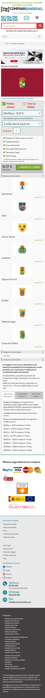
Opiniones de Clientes (10, 527)
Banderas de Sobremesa (12, 629)
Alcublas (5, 300)
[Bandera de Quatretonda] (22, 185)
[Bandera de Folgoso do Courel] (22, 270)
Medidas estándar (11, 105)
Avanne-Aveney (8, 236)
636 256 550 (9, 20)
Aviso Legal (7, 545)
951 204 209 (9, 17)
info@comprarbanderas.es (20, 602)
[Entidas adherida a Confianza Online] (22, 488)
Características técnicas (22, 395)
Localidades (13, 43)
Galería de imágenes (10, 552)
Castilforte (6, 258)
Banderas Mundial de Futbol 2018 (15, 668)
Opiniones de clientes (36, 395)
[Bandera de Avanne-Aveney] (22, 228)
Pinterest (8, 574)
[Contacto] (26, 18)
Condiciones (7, 534)
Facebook (8, 567)
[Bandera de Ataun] (22, 206)
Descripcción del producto (8, 395)
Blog (5, 558)
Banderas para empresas (12, 652)
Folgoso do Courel (9, 279)
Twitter (7, 570)
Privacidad (15, 534)
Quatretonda (7, 193)
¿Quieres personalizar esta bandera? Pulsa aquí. (18, 98)
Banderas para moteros (12, 634)
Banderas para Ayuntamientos (14, 619)
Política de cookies (9, 537)
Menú (5, 36)
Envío (5, 531)
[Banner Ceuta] (22, 56)
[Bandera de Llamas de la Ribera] (22, 334)
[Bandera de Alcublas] (22, 291)
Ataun (4, 215)
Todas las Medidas (31, 105)
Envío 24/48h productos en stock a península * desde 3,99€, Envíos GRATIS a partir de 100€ (22, 4)
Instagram (8, 578)
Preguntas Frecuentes (10, 524)
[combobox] (22, 113)
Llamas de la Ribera (10, 343)
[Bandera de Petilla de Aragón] (22, 313)
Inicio (7, 43)
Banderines (24, 637)
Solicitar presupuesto (10, 555)
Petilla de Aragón (9, 321)
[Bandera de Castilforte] (22, 249)
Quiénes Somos (8, 549)
